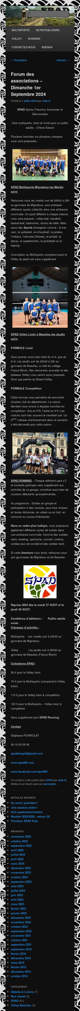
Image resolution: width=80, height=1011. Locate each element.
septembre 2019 (21, 949)
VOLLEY (17, 38)
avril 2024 (17, 859)
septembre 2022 (21, 931)
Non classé (18, 996)
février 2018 (18, 954)
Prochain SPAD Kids (24, 821)
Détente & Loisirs (22, 992)
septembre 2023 (21, 882)
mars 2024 (17, 863)
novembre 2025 (21, 836)
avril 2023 (17, 899)
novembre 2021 (21, 935)
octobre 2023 (19, 877)
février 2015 (18, 967)
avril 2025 (17, 850)
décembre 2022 (21, 918)
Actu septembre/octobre (26, 812)
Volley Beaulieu (21, 1005)
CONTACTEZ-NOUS (23, 47)
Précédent (19, 60)
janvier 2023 (19, 913)
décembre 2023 (21, 868)
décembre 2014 (21, 971)
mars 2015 (17, 963)
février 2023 (18, 908)
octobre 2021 (19, 940)
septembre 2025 (21, 846)
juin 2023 (17, 895)
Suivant (63, 60)
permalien (50, 784)
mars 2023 (17, 904)
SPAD (49, 780)
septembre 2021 (21, 944)
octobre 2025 (19, 841)
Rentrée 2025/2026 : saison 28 (30, 816)
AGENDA (47, 47)
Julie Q (46, 101)
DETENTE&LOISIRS (48, 30)
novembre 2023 (21, 872)
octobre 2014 (19, 976)
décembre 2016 (21, 958)
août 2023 (17, 886)
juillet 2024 (18, 854)
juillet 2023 (18, 890)
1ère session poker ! (24, 807)
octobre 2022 (19, 926)
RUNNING (34, 38)
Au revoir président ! (24, 803)
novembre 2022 (21, 922)
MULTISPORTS (21, 30)
